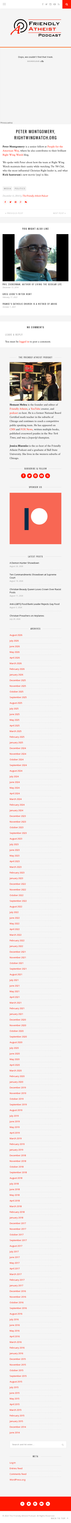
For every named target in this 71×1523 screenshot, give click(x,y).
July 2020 (14, 1047)
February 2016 (17, 1347)
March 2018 (16, 1206)
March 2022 (16, 934)
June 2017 (15, 1257)
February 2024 (17, 804)
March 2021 (16, 1002)
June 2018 (15, 1189)
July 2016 (14, 1319)
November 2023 (18, 821)
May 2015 (14, 1398)
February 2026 (17, 668)
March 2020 (16, 1070)
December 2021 (18, 951)
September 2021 (18, 968)
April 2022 (15, 929)
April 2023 (15, 861)
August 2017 (16, 1245)
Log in (13, 1462)
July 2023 (14, 844)
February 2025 (17, 736)
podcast (14, 413)
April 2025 (15, 725)
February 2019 (17, 1144)
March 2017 (16, 1274)
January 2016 (16, 1353)
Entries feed (16, 1468)
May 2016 (14, 1330)
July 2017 (14, 1251)
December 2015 (18, 1359)
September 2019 (18, 1104)
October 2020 (16, 1030)
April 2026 (15, 657)
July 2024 (14, 776)
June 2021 (15, 985)
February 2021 (17, 1008)
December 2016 (18, 1291)
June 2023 (15, 849)
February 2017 (17, 1279)
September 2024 (18, 765)
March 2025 (16, 731)
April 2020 (15, 1064)
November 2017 (18, 1228)
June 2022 (15, 917)
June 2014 (15, 1432)
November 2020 (18, 1025)
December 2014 (18, 1426)
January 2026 (16, 674)
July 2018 (14, 1183)
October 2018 (16, 1166)
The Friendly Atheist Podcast (35, 195)
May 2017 (14, 1262)
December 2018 (18, 1155)
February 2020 (17, 1076)
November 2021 (18, 957)
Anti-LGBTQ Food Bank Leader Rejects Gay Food (34, 604)
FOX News (27, 429)
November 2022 (18, 889)
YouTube (35, 409)
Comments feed (18, 1474)
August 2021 (16, 974)
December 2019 (18, 1087)
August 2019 (16, 1110)
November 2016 (18, 1296)
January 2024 (16, 810)
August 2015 (16, 1381)
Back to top (58, 1518)
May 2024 (14, 787)
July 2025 (14, 708)
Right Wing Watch (13, 155)
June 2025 (15, 714)
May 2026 (14, 652)
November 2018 (18, 1161)
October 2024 (16, 759)
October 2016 (16, 1302)
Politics (20, 188)
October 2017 (16, 1234)
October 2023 (16, 827)
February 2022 (17, 940)
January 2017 (16, 1285)
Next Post (59, 213)
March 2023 (16, 866)
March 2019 (16, 1138)
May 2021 (14, 991)
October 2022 (16, 895)
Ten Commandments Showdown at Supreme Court (33, 576)
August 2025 (16, 702)
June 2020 (15, 1053)
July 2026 (14, 640)
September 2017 (18, 1240)
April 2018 (15, 1200)
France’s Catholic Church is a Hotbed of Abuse (30, 304)
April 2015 (15, 1404)
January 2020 (16, 1081)
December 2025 (18, 680)
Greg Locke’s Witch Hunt (17, 294)
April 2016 (15, 1336)
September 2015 (18, 1375)
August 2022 (16, 906)
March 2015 (16, 1409)
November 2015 (18, 1364)
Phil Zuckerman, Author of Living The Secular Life (32, 284)
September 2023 (18, 833)
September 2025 (18, 697)
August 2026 (16, 635)
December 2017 (18, 1223)
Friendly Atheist (18, 409)
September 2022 (18, 900)
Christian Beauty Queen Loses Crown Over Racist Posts (35, 591)
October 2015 (16, 1370)
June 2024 (15, 782)
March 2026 (16, 663)
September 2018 (18, 1172)
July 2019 (14, 1115)
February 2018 (17, 1211)
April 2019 (15, 1132)
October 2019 (16, 1098)
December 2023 (18, 816)
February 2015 (17, 1415)
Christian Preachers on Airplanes (27, 615)
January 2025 (16, 742)
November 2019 (18, 1093)
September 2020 (18, 1036)
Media (7, 188)
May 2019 (14, 1127)
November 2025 (18, 685)
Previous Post (14, 213)
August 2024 (16, 770)
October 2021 (16, 963)
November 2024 (18, 753)
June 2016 (15, 1325)
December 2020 (18, 1019)
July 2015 (14, 1387)
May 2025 (14, 719)
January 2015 (16, 1421)
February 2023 (17, 872)
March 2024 (16, 799)
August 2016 (16, 1313)
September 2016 (18, 1308)
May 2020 (14, 1059)
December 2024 (18, 748)
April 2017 (15, 1268)
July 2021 (14, 980)
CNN (12, 429)
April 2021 (15, 997)
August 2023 (16, 838)
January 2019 (16, 1149)
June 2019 (15, 1121)
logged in (24, 341)
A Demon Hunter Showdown (24, 562)
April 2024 (15, 793)
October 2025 (16, 691)
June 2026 (15, 646)
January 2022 (16, 946)
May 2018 (14, 1194)
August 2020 (16, 1042)
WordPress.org (17, 1479)
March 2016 (16, 1342)
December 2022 (18, 883)
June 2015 (15, 1392)
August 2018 (16, 1178)
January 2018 (16, 1217)
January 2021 (16, 1014)
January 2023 (16, 878)
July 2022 (14, 912)
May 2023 (14, 855)
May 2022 (14, 923)
